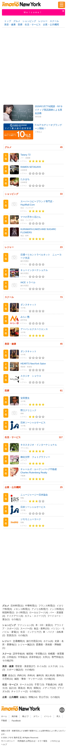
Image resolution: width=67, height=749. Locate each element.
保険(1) (38, 688)
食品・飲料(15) (42, 628)
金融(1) (24, 697)
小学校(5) (12, 657)
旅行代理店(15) (34, 641)
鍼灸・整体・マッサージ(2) (28, 678)
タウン (36, 716)
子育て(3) (39, 684)
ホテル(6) (48, 641)
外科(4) (31, 675)
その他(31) (34, 691)
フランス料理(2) (47, 605)
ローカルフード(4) (39, 612)
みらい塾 (25, 317)
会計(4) (13, 688)
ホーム (4, 716)
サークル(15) (27, 684)
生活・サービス (33, 24)
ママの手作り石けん (30, 217)
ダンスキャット (28, 304)
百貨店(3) (12, 635)
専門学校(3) (58, 657)
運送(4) (22, 688)
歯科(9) (40, 675)
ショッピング (29, 21)
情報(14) (33, 697)
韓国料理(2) (8, 612)
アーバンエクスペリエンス (34, 329)
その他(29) (7, 660)
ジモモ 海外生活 (14, 737)
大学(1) (47, 657)
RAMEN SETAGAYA (30, 167)
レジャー (42, 21)
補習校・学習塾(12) (36, 653)
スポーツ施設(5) (15, 669)
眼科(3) (60, 675)
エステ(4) (53, 666)
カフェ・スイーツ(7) (36, 616)
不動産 (4, 721)
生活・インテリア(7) (31, 632)
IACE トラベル (27, 282)
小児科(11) (8, 678)
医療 (20, 24)
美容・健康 (10, 24)
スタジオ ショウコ (30, 375)
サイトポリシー (8, 741)
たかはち (25, 179)
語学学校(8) (19, 653)
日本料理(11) (17, 605)
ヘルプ (4, 744)
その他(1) (16, 619)
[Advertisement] (33, 65)
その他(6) (29, 669)
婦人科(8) (50, 675)
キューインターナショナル (34, 270)
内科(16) (22, 675)
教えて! (25, 716)
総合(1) (12, 675)
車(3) (30, 688)
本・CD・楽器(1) (44, 625)
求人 (58, 716)
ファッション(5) (26, 625)
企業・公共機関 (51, 24)
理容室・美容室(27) (25, 666)
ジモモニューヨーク (30, 519)
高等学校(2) (35, 657)
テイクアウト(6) (15, 616)
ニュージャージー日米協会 (34, 494)
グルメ (16, 21)
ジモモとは (55, 741)
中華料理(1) (31, 605)
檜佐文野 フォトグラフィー (35, 457)
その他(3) (23, 635)
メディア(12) (49, 688)
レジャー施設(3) (26, 644)
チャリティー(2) (19, 691)
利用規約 (21, 741)
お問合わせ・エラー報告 (37, 741)
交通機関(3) (19, 641)
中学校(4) (23, 657)
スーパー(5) (26, 628)
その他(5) (55, 697)
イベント (48, 716)
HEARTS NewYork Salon (33, 363)
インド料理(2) (57, 609)
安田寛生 (25, 398)
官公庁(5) (44, 697)
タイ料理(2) (22, 612)
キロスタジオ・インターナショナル (38, 444)
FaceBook (16, 721)
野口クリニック (28, 410)
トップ (7, 21)
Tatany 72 (25, 154)
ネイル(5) (42, 666)
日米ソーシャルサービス (33, 422)
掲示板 (15, 716)
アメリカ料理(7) (40, 609)
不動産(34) (51, 684)
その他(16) (49, 678)
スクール (54, 21)
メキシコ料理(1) (22, 609)
